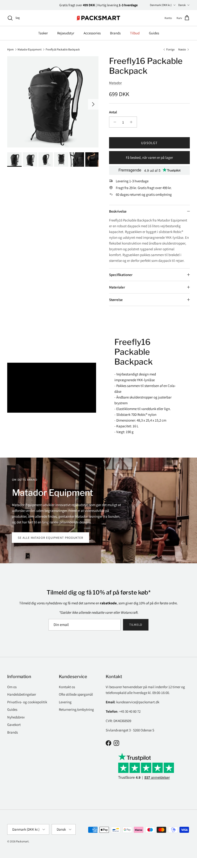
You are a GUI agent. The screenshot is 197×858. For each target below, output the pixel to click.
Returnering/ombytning (76, 709)
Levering (65, 702)
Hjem (10, 49)
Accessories (92, 33)
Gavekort (14, 724)
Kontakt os (67, 687)
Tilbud (135, 33)
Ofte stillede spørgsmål (76, 694)
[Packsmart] (98, 18)
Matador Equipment (30, 49)
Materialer (117, 287)
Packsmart (22, 841)
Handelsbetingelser (21, 694)
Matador (115, 82)
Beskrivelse (118, 211)
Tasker (43, 33)
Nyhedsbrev (16, 717)
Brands (115, 33)
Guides (154, 33)
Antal (113, 112)
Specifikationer (120, 274)
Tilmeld (135, 625)
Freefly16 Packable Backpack (63, 49)
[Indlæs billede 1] (52, 101)
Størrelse (116, 299)
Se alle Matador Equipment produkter (50, 538)
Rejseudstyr (65, 33)
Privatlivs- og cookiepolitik (27, 702)
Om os (12, 687)
